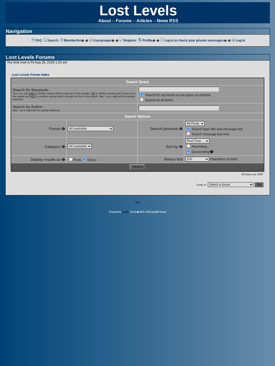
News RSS (167, 20)
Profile (147, 40)
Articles (144, 20)
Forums (124, 20)
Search (52, 40)
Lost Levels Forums (30, 57)
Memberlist (72, 40)
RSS (137, 202)
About (104, 20)
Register (130, 40)
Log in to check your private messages (194, 40)
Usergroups (102, 40)
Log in (240, 40)
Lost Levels (138, 10)
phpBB (125, 211)
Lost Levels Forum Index (30, 75)
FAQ (38, 40)
